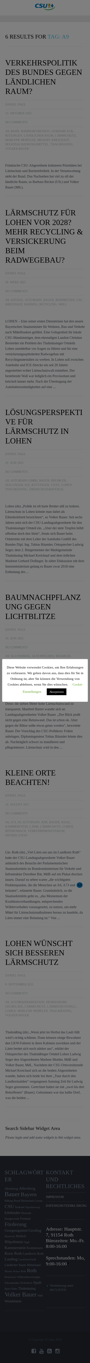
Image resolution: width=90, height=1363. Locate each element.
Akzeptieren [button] (56, 691)
